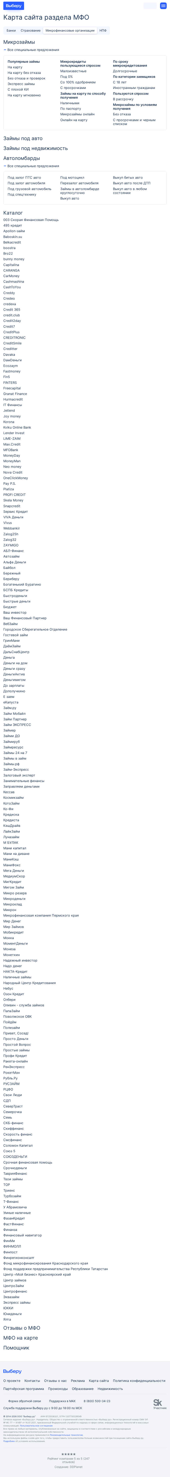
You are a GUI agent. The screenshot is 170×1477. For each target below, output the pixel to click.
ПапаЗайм (11, 1011)
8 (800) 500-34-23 (97, 1401)
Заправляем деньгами (21, 786)
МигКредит (12, 882)
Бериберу (11, 579)
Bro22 (8, 253)
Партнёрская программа (23, 1389)
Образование (83, 1389)
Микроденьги (14, 899)
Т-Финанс (11, 1202)
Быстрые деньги (16, 601)
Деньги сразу (14, 669)
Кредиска (11, 814)
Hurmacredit (13, 399)
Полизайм (11, 1028)
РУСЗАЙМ (11, 1084)
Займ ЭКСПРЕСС (17, 725)
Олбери (9, 1000)
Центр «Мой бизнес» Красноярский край (37, 1274)
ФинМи (9, 1241)
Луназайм (11, 837)
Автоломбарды (21, 158)
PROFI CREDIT (14, 495)
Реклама (78, 1381)
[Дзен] (30, 1461)
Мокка (8, 938)
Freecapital (12, 388)
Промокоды (58, 1389)
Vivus (7, 523)
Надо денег (12, 966)
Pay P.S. (9, 484)
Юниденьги (12, 1314)
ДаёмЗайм (12, 646)
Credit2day (12, 321)
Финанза (10, 1230)
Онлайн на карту (73, 120)
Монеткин (11, 955)
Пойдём (9, 1022)
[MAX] (21, 1461)
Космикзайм (13, 798)
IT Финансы (12, 405)
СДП (7, 1101)
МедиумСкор (14, 876)
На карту (15, 67)
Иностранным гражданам (134, 88)
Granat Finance (15, 394)
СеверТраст (13, 1106)
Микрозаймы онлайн (77, 114)
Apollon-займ (14, 231)
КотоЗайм (11, 803)
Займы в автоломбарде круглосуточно (79, 191)
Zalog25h (10, 534)
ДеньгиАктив (14, 674)
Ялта (7, 1319)
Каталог (13, 213)
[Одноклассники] (13, 1461)
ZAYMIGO (10, 545)
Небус (8, 988)
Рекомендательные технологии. (66, 1435)
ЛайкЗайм (11, 831)
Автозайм (11, 556)
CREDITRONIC (14, 338)
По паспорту (70, 109)
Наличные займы (17, 977)
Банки (11, 30)
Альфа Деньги (14, 562)
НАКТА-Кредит (15, 972)
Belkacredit (12, 242)
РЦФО (8, 1089)
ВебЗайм (10, 624)
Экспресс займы (21, 84)
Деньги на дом (15, 663)
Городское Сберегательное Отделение (35, 629)
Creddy (9, 293)
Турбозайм (12, 1196)
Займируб (11, 742)
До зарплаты (13, 686)
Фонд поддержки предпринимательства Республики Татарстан (55, 1269)
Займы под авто (22, 138)
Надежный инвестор (20, 960)
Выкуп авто (69, 198)
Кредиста (11, 820)
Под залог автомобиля (26, 183)
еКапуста (10, 702)
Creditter (10, 349)
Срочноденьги (15, 1168)
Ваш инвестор (15, 612)
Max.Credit (12, 444)
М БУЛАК (10, 843)
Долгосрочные (125, 71)
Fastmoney (12, 371)
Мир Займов (13, 927)
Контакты (32, 1381)
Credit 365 (11, 310)
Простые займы (16, 1050)
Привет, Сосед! (15, 1033)
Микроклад (12, 904)
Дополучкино (14, 691)
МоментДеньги (15, 943)
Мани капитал (14, 848)
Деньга (9, 657)
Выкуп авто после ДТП (132, 183)
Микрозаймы (19, 42)
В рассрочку (123, 99)
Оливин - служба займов (23, 1005)
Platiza (8, 489)
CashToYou (12, 287)
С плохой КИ (18, 89)
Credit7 (9, 326)
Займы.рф (11, 764)
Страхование (31, 30)
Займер (9, 730)
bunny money (13, 259)
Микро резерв (15, 893)
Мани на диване (16, 854)
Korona (8, 422)
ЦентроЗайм (13, 1286)
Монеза (9, 949)
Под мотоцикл (72, 178)
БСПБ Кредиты (15, 590)
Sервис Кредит (15, 512)
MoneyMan (12, 461)
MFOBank (10, 450)
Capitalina (11, 265)
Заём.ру (9, 708)
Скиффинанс (13, 1129)
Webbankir (11, 528)
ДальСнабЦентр (16, 652)
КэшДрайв (11, 826)
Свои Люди (12, 1095)
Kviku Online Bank (17, 427)
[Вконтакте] (5, 1461)
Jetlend (9, 410)
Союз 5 (9, 1151)
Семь (7, 1117)
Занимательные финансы (23, 781)
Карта (93, 1381)
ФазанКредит (14, 1218)
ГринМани (11, 641)
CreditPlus (11, 332)
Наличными (69, 103)
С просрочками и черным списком (134, 122)
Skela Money (13, 500)
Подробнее (9, 1441)
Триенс (9, 1190)
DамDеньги (12, 360)
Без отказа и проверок (26, 78)
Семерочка (12, 1112)
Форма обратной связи (24, 1401)
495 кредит (12, 225)
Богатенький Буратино (22, 584)
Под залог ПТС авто (24, 178)
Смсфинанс (12, 1140)
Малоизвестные (73, 71)
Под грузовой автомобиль (29, 189)
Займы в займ (14, 758)
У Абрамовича (15, 1207)
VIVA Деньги (13, 517)
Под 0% (66, 77)
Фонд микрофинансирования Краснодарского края (45, 1263)
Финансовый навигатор (22, 1235)
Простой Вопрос (17, 1045)
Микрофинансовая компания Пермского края (41, 915)
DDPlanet (76, 1467)
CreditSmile (12, 343)
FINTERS (10, 383)
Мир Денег (12, 921)
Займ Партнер (15, 719)
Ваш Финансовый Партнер (25, 618)
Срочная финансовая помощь (27, 1162)
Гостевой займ (15, 635)
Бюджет (10, 607)
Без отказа (122, 114)
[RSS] (38, 1461)
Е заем (8, 697)
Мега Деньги (13, 871)
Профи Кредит (15, 1056)
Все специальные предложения (33, 50)
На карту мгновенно (24, 95)
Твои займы (13, 1179)
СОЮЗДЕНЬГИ (15, 1157)
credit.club (11, 315)
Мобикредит (13, 932)
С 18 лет (120, 82)
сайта (104, 1381)
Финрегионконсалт (18, 1258)
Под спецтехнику (22, 194)
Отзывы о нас (55, 1381)
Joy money (12, 416)
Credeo (9, 298)
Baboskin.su (12, 237)
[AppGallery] (159, 1461)
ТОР (6, 1185)
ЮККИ (8, 1308)
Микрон (9, 910)
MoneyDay (11, 455)
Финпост (10, 1252)
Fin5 (6, 377)
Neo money (12, 467)
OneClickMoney (15, 478)
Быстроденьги (15, 596)
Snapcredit (11, 506)
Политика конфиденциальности (139, 1381)
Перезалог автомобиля (79, 183)
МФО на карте (20, 1338)
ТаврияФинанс (15, 1174)
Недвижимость (110, 1389)
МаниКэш (11, 859)
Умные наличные (17, 1213)
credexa (9, 304)
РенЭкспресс (14, 1067)
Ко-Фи (8, 809)
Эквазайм (11, 1297)
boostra (9, 248)
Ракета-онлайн (15, 1061)
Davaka (9, 355)
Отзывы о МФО (21, 1328)
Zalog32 (9, 540)
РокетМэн (11, 1073)
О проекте (11, 1381)
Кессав (9, 792)
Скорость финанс (17, 1134)
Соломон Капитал (18, 1145)
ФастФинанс (13, 1224)
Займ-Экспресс (16, 770)
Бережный (12, 573)
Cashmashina (13, 282)
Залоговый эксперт (19, 775)
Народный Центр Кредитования (29, 983)
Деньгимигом (14, 680)
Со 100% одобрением (78, 82)
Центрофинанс (15, 1291)
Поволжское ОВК (17, 1017)
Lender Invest (13, 433)
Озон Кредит (13, 994)
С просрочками (73, 88)
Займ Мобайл (14, 714)
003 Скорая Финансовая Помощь (31, 220)
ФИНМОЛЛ (12, 1246)
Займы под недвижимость (35, 148)
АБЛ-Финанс (13, 551)
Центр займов (14, 1280)
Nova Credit (12, 472)
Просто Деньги (15, 1039)
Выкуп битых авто (128, 178)
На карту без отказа (24, 73)
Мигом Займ (13, 887)
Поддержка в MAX (62, 1401)
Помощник (16, 1348)
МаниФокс (12, 865)
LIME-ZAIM (12, 439)
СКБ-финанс (13, 1123)
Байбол (9, 568)
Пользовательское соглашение (36, 1425)
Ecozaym (10, 366)
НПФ (103, 30)
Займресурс (13, 747)
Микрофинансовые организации (70, 30)
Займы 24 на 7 (15, 753)
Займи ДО (11, 736)
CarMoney (11, 276)
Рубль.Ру (10, 1078)
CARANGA (11, 270)
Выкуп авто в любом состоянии (130, 191)
